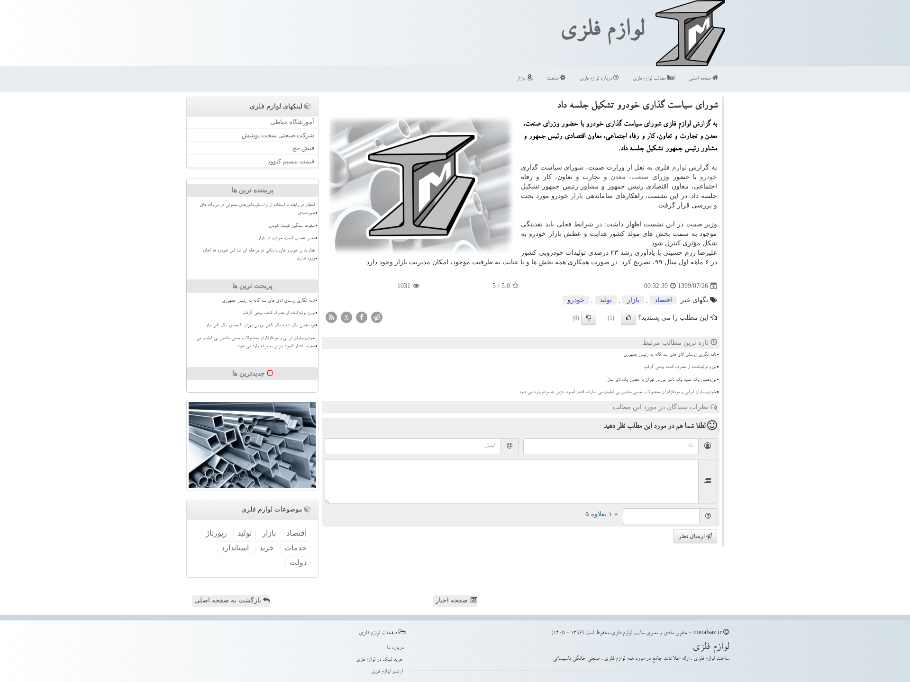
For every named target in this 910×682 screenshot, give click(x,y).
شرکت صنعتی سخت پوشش (278, 135)
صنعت (553, 79)
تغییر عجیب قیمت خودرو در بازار (286, 239)
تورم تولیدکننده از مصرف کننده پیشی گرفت (680, 367)
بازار (522, 79)
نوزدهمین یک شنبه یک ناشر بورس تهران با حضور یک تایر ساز (661, 380)
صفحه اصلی (700, 79)
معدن (618, 176)
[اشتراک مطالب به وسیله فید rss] (331, 317)
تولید (606, 300)
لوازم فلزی (602, 32)
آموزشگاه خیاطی (292, 122)
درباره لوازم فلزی (596, 79)
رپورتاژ (216, 533)
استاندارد (235, 548)
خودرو (708, 176)
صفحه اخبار (453, 600)
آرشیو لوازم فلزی (387, 672)
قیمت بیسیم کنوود (290, 161)
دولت (298, 562)
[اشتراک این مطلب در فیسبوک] (361, 317)
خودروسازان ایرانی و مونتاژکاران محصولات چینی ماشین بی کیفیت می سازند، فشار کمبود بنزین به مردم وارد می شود (617, 392)
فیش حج (303, 148)
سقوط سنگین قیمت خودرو (291, 226)
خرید (266, 548)
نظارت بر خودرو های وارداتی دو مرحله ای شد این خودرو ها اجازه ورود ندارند (258, 255)
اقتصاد (663, 300)
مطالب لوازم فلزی (650, 79)
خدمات (295, 548)
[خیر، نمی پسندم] (588, 318)
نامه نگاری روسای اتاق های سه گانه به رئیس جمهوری (669, 355)
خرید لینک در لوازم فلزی (379, 660)
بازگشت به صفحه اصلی (228, 600)
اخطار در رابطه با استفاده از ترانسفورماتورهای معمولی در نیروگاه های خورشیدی (257, 209)
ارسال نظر (692, 536)
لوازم (679, 167)
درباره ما (395, 648)
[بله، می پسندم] (628, 318)
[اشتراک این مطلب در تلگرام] (376, 317)
